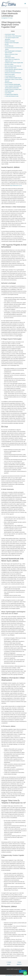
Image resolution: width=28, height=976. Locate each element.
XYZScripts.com (19, 975)
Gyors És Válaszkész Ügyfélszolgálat (12, 84)
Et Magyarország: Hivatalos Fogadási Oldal (14, 62)
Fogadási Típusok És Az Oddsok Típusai (13, 89)
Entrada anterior (8, 962)
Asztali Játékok (8, 92)
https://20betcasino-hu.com (16, 185)
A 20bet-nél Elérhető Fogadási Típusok (13, 77)
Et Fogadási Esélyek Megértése (11, 94)
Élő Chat (7, 44)
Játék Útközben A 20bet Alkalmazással (13, 35)
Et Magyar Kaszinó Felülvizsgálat (12, 42)
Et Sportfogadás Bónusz (10, 76)
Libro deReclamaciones (23, 971)
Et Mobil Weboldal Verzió (10, 71)
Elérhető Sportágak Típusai (10, 67)
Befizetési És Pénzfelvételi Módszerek (13, 72)
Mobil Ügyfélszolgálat (9, 91)
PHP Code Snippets (9, 975)
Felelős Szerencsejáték (10, 74)
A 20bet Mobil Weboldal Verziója (11, 96)
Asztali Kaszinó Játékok (10, 34)
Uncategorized (4, 17)
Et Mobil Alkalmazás (9, 45)
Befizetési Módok (8, 82)
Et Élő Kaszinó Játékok (9, 57)
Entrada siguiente (19, 962)
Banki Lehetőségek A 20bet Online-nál (13, 66)
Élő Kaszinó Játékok (9, 64)
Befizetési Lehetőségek (10, 40)
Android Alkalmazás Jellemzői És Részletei (14, 69)
